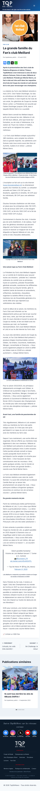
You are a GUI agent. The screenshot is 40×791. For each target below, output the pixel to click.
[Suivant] (34, 687)
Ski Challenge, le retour (31, 646)
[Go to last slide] (5, 687)
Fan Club (6, 44)
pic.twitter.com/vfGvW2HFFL (21, 561)
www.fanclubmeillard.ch (13, 185)
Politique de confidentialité (22, 768)
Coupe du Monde (8, 754)
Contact (34, 768)
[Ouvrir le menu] (34, 5)
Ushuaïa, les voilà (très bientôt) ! (8, 646)
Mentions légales (8, 768)
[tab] (16, 709)
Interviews (22, 757)
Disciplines (30, 757)
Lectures (6, 760)
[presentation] (20, 678)
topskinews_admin (10, 57)
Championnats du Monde (22, 754)
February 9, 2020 (21, 569)
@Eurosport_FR (22, 559)
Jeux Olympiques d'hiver (10, 757)
